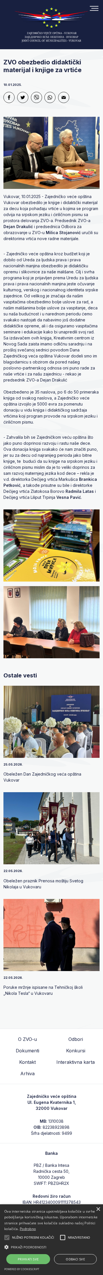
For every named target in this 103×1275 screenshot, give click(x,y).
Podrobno (28, 1228)
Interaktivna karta (75, 1062)
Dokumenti (27, 1050)
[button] (51, 1247)
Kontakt (27, 1062)
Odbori (75, 1039)
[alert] (51, 1239)
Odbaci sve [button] (75, 1259)
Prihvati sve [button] (28, 1259)
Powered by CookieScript (21, 1269)
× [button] (98, 1209)
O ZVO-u (27, 1039)
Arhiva (27, 1073)
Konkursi (75, 1050)
